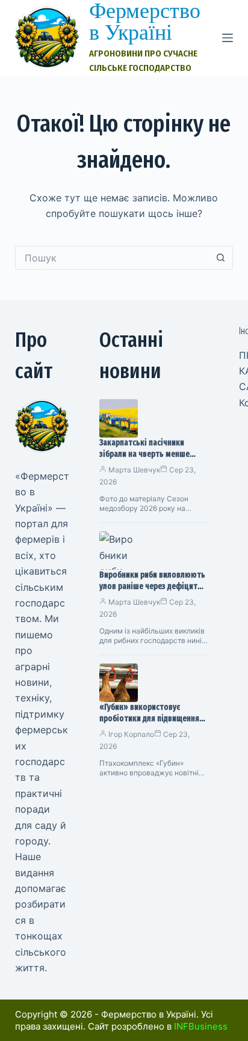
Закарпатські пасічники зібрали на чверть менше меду (144, 454)
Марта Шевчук (134, 469)
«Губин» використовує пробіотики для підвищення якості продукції (149, 718)
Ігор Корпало (131, 734)
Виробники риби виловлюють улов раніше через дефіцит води (152, 586)
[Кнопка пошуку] (221, 258)
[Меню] (227, 37)
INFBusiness (201, 1026)
